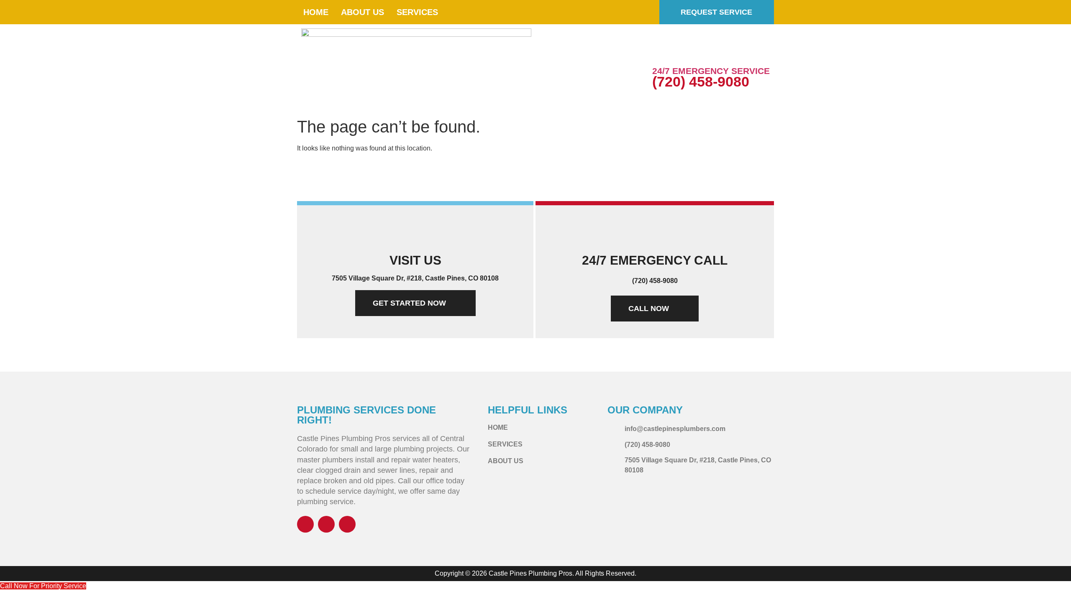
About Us (362, 12)
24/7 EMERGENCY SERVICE (711, 71)
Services (417, 12)
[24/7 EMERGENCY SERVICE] (662, 52)
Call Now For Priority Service (43, 585)
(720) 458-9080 (700, 81)
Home (315, 12)
